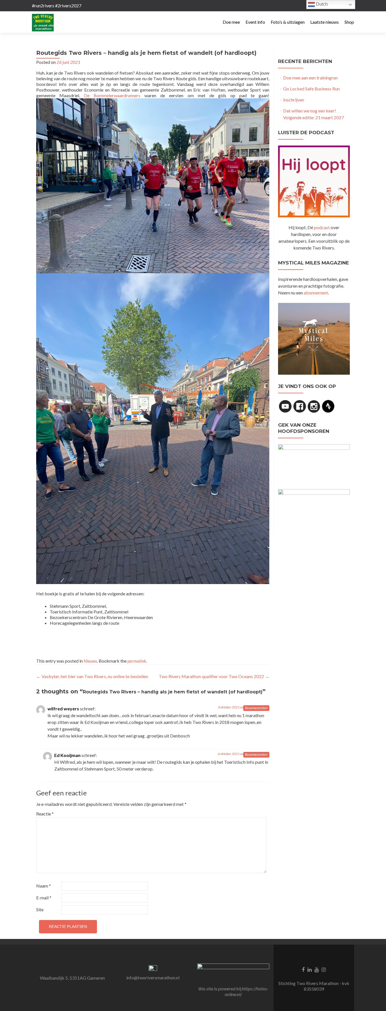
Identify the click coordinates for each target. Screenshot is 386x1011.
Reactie (45, 813)
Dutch (321, 4)
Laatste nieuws (324, 22)
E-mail (43, 897)
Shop (349, 22)
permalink (136, 660)
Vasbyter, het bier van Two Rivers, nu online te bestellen (92, 676)
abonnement (316, 292)
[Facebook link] (303, 969)
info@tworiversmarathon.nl (152, 977)
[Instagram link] (324, 969)
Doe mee (231, 22)
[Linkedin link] (309, 969)
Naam (43, 885)
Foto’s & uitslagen (288, 22)
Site (40, 909)
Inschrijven (293, 99)
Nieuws (90, 660)
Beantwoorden (256, 708)
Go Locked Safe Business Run (311, 88)
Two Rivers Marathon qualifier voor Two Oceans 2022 (214, 676)
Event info (255, 22)
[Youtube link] (317, 969)
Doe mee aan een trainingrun (310, 77)
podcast (322, 227)
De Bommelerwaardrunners (112, 95)
